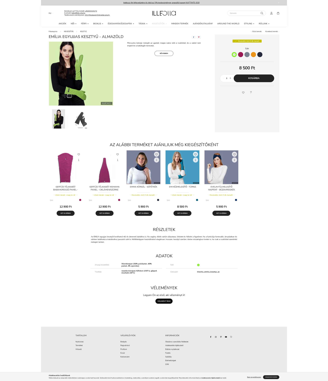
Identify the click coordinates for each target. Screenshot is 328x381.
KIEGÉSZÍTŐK (68, 31)
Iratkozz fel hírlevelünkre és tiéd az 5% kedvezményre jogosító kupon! (161, 2)
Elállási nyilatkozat (172, 349)
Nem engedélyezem (254, 377)
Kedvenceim (125, 357)
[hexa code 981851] (240, 54)
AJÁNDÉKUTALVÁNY (203, 23)
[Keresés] (262, 13)
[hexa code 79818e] (247, 54)
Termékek (79, 346)
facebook (210, 336)
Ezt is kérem (66, 213)
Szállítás (168, 357)
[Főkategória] (53, 31)
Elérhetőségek (170, 361)
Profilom (123, 349)
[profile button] (271, 13)
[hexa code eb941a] (253, 54)
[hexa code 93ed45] (234, 54)
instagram (215, 336)
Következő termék (271, 31)
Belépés (123, 342)
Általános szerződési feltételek (176, 342)
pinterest (220, 336)
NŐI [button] (73, 23)
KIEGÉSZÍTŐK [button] (158, 23)
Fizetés (168, 353)
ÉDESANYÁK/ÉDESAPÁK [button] (120, 23)
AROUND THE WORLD (228, 23)
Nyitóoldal (80, 342)
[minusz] (223, 78)
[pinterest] (199, 37)
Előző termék (257, 31)
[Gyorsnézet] (78, 160)
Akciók (62, 23)
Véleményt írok (164, 301)
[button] (243, 92)
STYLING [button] (248, 23)
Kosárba (253, 78)
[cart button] (278, 13)
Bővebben (164, 53)
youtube (226, 336)
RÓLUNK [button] (263, 23)
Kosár (122, 353)
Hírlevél (79, 349)
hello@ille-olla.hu (78, 13)
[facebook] (194, 37)
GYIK (167, 364)
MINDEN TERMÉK (179, 23)
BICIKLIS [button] (97, 23)
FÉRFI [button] (84, 23)
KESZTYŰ (83, 31)
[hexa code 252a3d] (259, 54)
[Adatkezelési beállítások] (231, 336)
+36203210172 (91, 11)
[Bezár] (279, 3)
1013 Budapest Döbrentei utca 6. (97, 15)
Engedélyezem (271, 377)
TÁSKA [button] (142, 23)
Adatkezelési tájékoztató (174, 346)
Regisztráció (125, 346)
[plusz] (230, 78)
